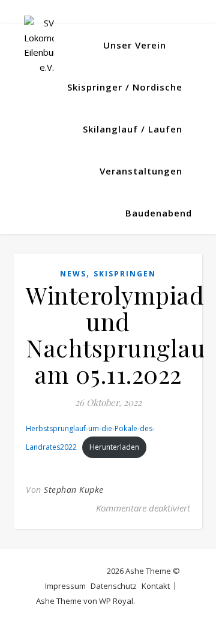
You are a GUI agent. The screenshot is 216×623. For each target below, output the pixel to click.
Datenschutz (114, 585)
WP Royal (116, 600)
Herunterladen (114, 447)
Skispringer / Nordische (124, 87)
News (73, 274)
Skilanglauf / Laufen (132, 129)
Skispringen (125, 274)
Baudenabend (158, 213)
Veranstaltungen (141, 171)
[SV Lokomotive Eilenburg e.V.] (39, 45)
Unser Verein (134, 45)
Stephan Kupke (74, 489)
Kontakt (156, 585)
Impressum (65, 585)
